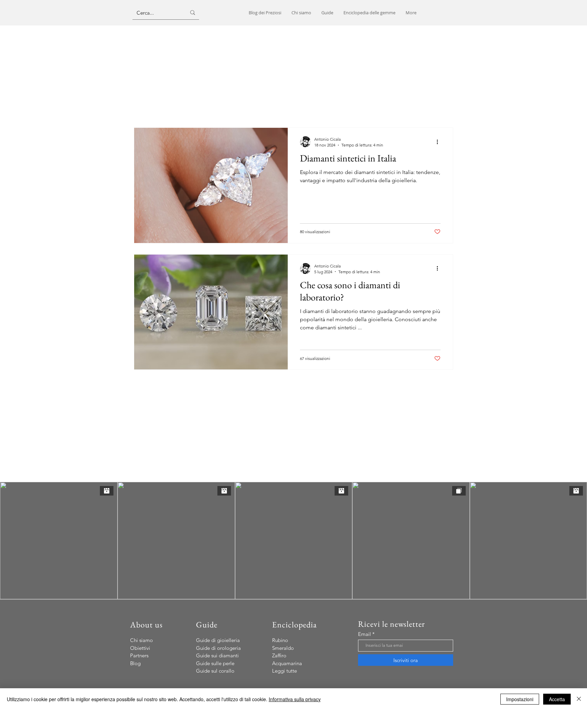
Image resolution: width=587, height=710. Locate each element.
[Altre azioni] (439, 142)
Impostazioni (519, 699)
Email (364, 634)
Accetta (557, 699)
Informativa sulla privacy (295, 699)
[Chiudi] (579, 699)
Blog (135, 663)
